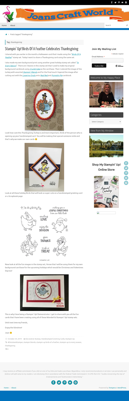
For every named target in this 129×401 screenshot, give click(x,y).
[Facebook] (112, 2)
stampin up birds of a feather (47, 342)
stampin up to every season (70, 342)
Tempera (112, 388)
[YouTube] (122, 2)
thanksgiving (10, 346)
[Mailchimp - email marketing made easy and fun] (119, 68)
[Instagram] (126, 2)
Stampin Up (70, 339)
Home (6, 388)
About (13, 388)
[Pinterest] (119, 2)
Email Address (98, 56)
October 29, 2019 (15, 339)
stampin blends (30, 342)
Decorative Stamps (33, 339)
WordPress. (122, 388)
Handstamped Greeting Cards (53, 339)
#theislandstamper (15, 342)
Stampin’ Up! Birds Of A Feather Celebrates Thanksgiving (41, 49)
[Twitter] (115, 2)
